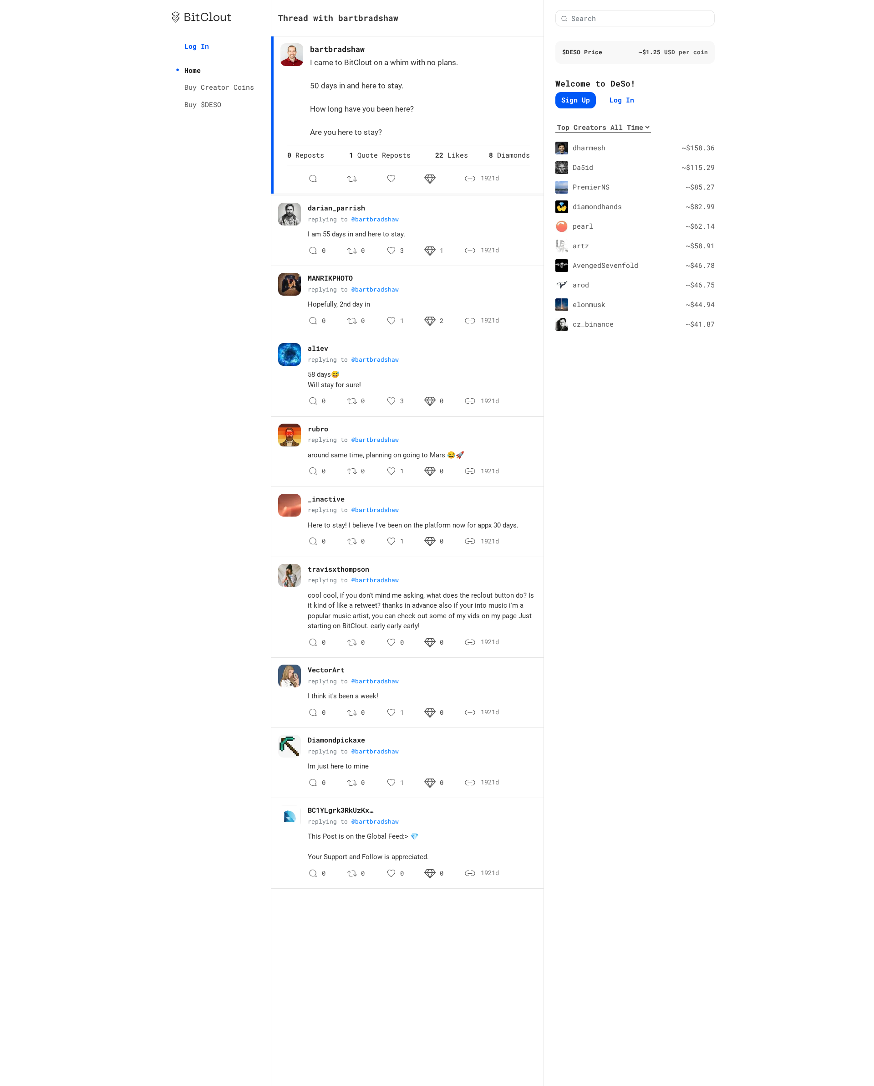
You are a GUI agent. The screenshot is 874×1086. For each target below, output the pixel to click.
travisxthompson (338, 569)
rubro (318, 428)
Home (192, 70)
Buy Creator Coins (219, 87)
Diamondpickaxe (336, 739)
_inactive (326, 498)
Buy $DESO (202, 104)
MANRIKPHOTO (330, 277)
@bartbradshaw (375, 219)
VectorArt (326, 669)
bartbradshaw (337, 49)
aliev (318, 348)
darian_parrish (336, 207)
